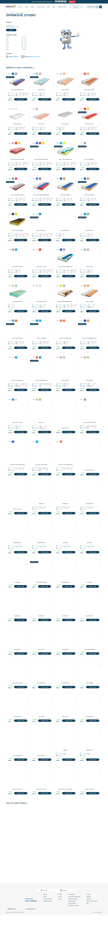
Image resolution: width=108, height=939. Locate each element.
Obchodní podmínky (72, 883)
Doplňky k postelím (62, 6)
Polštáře (32, 6)
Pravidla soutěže (71, 888)
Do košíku (19, 571)
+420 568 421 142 (11, 894)
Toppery (26, 6)
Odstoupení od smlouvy (73, 890)
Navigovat (11, 30)
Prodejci (88, 879)
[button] (26, 76)
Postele (53, 6)
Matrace (20, 6)
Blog (88, 888)
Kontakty (88, 881)
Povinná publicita (72, 886)
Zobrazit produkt (20, 99)
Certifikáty (89, 883)
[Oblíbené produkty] (94, 7)
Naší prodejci (12, 13)
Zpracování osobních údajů (74, 881)
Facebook (45, 875)
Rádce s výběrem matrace (92, 886)
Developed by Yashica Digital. (97, 897)
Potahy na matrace (41, 6)
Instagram (65, 875)
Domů (7, 13)
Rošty (48, 6)
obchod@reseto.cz (31, 894)
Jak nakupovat (71, 879)
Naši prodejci (76, 6)
